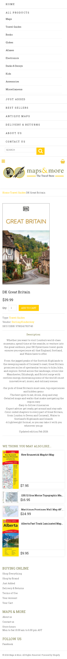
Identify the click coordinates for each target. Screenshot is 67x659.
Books (9, 34)
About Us (14, 133)
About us (7, 616)
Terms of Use (10, 593)
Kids (8, 73)
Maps (9, 19)
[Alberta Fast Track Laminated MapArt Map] (10, 537)
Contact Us (16, 141)
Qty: (4, 307)
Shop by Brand (10, 578)
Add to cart (28, 307)
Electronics (12, 58)
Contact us (8, 621)
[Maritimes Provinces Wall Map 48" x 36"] (10, 511)
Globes (9, 42)
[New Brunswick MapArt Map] (10, 470)
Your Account (9, 598)
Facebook (7, 644)
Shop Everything (12, 573)
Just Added (16, 99)
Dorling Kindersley (23, 321)
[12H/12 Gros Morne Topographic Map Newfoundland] (10, 497)
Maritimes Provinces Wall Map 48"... (42, 509)
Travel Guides (13, 26)
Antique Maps (18, 116)
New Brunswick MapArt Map (37, 454)
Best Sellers (17, 107)
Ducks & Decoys (14, 65)
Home (10, 4)
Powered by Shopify (50, 655)
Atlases (10, 50)
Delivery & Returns (23, 124)
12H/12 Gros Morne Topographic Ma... (42, 495)
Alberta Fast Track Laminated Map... (42, 523)
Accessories (12, 81)
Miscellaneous (14, 89)
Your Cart (7, 602)
